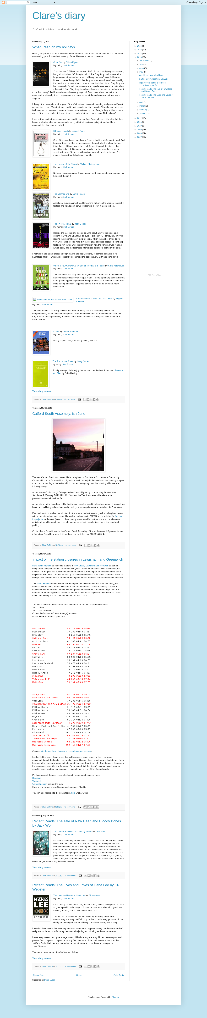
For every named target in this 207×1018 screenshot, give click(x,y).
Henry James (83, 361)
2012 (139, 118)
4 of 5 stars (68, 334)
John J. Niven (78, 131)
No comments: (70, 399)
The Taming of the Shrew (65, 164)
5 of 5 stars (68, 197)
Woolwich (36, 781)
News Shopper (44, 583)
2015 (139, 50)
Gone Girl (57, 62)
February (143, 110)
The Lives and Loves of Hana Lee (69, 895)
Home (79, 975)
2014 (139, 53)
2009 (139, 129)
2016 (139, 46)
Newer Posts (38, 975)
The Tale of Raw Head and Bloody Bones (72, 831)
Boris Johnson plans (42, 565)
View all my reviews (41, 391)
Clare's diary (59, 15)
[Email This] (85, 399)
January (143, 113)
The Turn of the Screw (63, 361)
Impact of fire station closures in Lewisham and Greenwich (77, 559)
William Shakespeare (90, 164)
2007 (139, 137)
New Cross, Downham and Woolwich (91, 565)
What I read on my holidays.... (55, 47)
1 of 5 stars (68, 134)
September (144, 60)
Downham (37, 778)
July (141, 64)
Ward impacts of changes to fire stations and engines (66, 751)
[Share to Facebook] (94, 399)
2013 (139, 57)
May (141, 72)
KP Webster (94, 895)
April (141, 102)
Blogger (115, 997)
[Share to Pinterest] (97, 399)
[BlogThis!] (88, 399)
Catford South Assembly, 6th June (58, 414)
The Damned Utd (61, 194)
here (73, 793)
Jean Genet (80, 224)
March (142, 106)
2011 (139, 122)
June (141, 68)
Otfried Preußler (70, 331)
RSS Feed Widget (154, 275)
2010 (139, 126)
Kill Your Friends (61, 131)
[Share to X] (91, 399)
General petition (39, 784)
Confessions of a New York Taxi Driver (94, 298)
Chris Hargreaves (116, 266)
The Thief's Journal (62, 224)
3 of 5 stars (68, 65)
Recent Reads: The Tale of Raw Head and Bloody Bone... (155, 90)
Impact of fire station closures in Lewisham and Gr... (153, 84)
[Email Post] (80, 399)
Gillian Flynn (71, 62)
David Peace (79, 194)
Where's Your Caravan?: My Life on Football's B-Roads (79, 266)
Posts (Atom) (49, 980)
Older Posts (119, 975)
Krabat (56, 331)
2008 (139, 133)
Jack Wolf (100, 831)
